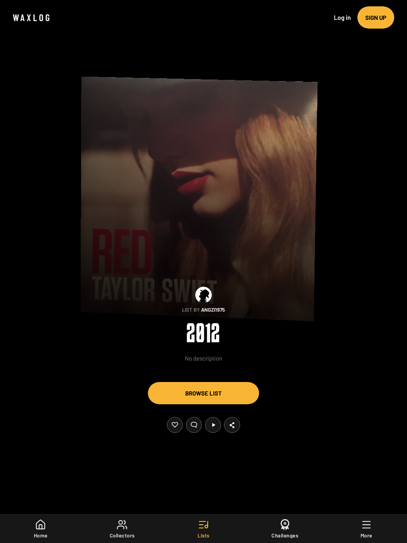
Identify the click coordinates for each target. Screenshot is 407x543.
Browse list (203, 393)
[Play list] (213, 425)
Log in (342, 17)
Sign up (375, 17)
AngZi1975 (213, 309)
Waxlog (32, 17)
